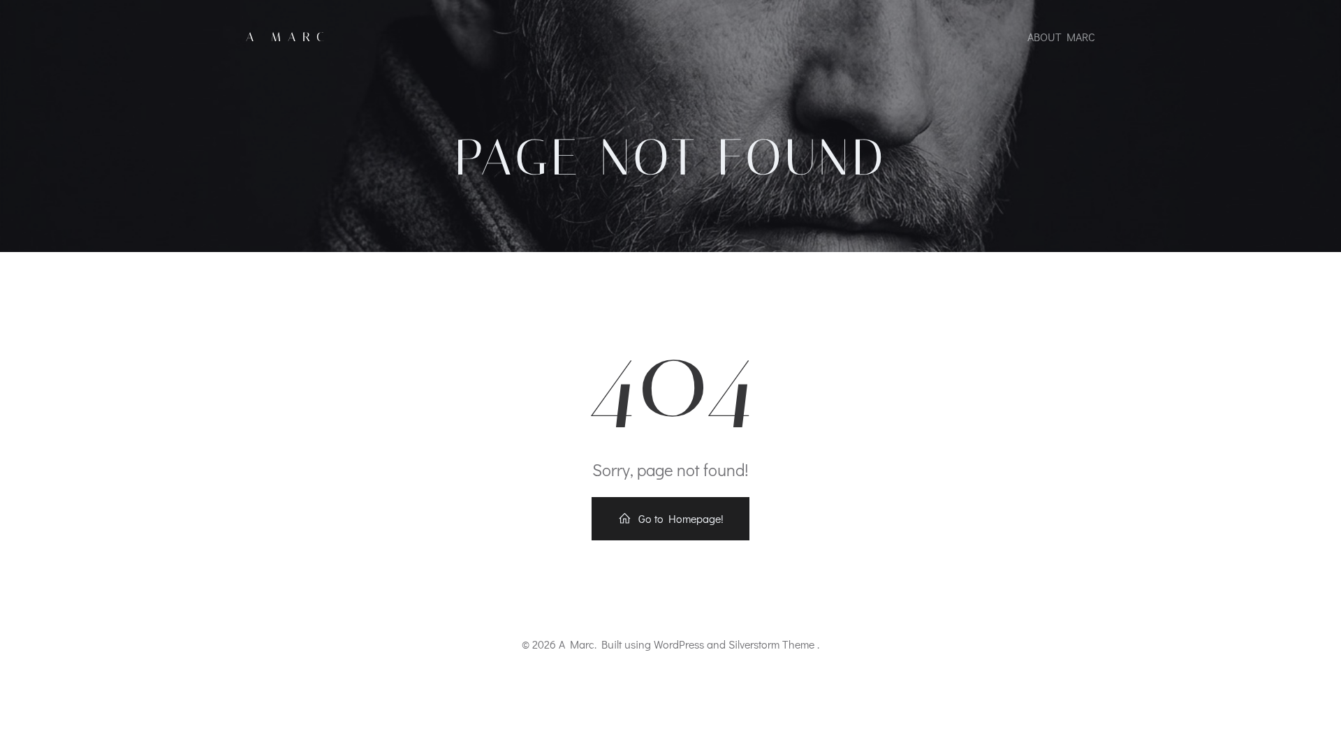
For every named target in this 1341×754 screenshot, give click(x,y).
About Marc (1061, 36)
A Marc (288, 37)
